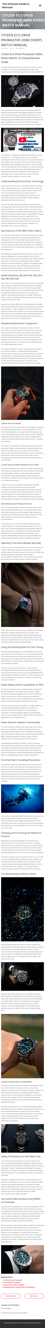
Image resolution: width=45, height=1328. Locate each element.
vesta (12, 48)
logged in (12, 1313)
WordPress (37, 1323)
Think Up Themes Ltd (17, 1323)
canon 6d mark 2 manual (11, 1282)
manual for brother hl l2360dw (13, 1285)
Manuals (21, 48)
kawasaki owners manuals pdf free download (19, 1287)
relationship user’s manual (12, 1280)
